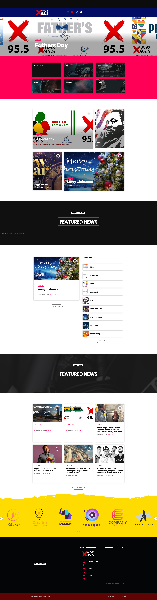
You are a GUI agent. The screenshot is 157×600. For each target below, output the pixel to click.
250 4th (92, 267)
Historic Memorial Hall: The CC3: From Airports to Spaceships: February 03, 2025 (78, 470)
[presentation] (29, 36)
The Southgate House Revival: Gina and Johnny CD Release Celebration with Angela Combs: (109, 430)
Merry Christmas (80, 181)
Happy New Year (41, 184)
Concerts (100, 424)
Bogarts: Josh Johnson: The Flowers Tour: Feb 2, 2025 (44, 469)
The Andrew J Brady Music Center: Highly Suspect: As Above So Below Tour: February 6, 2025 (110, 470)
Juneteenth (45, 139)
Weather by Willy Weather (115, 583)
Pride (92, 284)
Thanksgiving (95, 334)
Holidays (38, 39)
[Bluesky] (77, 12)
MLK (98, 142)
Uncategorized (38, 424)
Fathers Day (51, 45)
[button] (36, 52)
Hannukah (94, 325)
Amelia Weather (110, 14)
